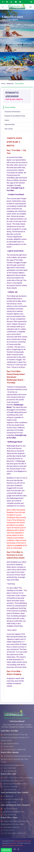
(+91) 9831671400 (9, 802)
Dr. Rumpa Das (8, 796)
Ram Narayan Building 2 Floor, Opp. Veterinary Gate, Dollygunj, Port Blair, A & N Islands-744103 (15, 737)
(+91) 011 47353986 (10, 787)
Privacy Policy (19, 845)
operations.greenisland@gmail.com (14, 784)
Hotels (7, 120)
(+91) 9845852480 (9, 815)
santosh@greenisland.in (11, 743)
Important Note (10, 124)
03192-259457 (8, 747)
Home (3, 83)
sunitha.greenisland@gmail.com (13, 812)
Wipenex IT (14, 843)
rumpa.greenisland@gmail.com (13, 799)
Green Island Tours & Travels (22, 841)
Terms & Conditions (8, 845)
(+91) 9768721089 (9, 768)
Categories (10, 83)
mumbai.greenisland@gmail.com (13, 765)
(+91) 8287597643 (9, 790)
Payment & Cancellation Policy (15, 116)
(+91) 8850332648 (9, 771)
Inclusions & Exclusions (12, 112)
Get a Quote (9, 129)
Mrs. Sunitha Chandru (10, 809)
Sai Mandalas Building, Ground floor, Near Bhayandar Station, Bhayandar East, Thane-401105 (16, 759)
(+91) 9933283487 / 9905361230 (14, 750)
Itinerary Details (10, 107)
